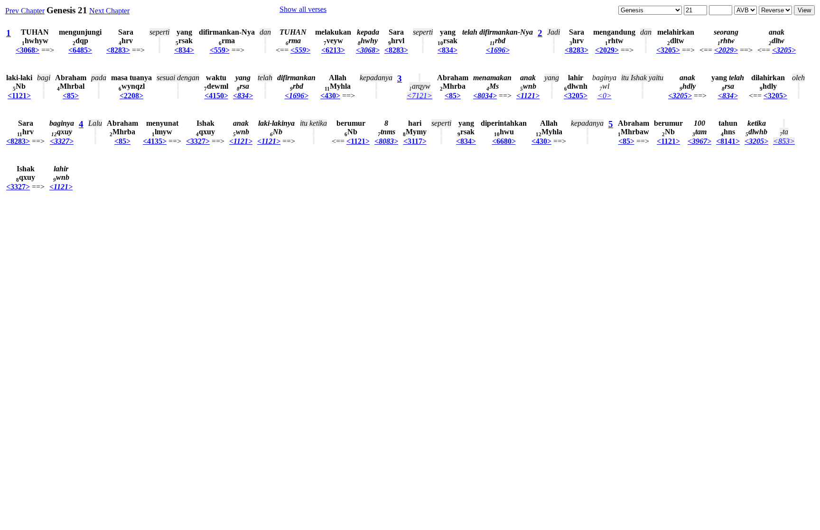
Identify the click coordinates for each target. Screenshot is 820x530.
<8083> (386, 141)
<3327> (62, 141)
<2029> (607, 50)
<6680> (504, 141)
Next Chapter (109, 11)
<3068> (27, 50)
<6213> (333, 50)
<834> (184, 50)
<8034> (485, 96)
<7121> (419, 96)
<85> (71, 96)
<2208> (131, 96)
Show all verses (303, 9)
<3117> (415, 141)
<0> (604, 96)
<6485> (80, 50)
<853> (784, 141)
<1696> (498, 50)
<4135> (155, 141)
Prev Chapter (25, 11)
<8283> (118, 50)
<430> (330, 96)
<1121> (19, 96)
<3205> (668, 50)
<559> (220, 50)
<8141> (728, 141)
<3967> (699, 141)
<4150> (216, 96)
